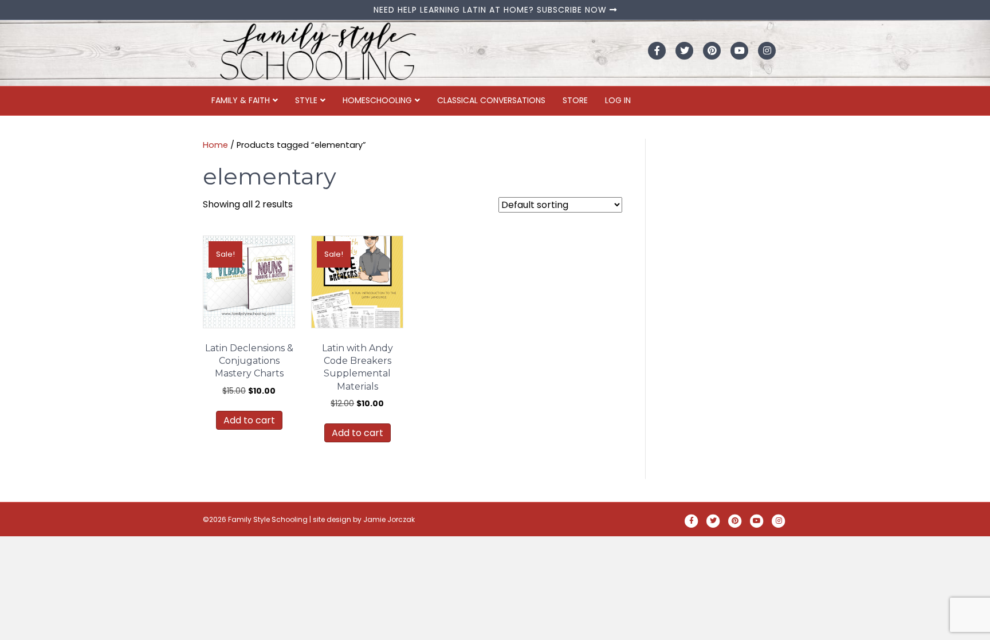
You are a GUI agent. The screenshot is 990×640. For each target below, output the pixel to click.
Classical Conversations (491, 100)
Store (575, 100)
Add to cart (249, 420)
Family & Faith (240, 100)
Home (215, 145)
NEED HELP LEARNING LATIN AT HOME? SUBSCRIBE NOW (492, 9)
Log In (618, 100)
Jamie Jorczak (389, 519)
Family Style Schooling (268, 519)
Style (306, 100)
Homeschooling (377, 100)
